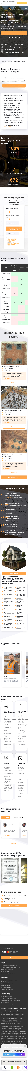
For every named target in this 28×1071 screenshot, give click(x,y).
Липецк (13, 1014)
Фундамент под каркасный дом (8, 591)
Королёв (8, 1012)
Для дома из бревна (19, 616)
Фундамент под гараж (20, 602)
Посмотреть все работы (14, 477)
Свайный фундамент (6, 982)
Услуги (3, 963)
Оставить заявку (14, 33)
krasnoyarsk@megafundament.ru (16, 902)
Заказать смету (14, 573)
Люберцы (22, 1014)
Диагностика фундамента (8, 973)
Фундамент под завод (20, 588)
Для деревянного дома (8, 602)
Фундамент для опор (8, 595)
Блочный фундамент (6, 987)
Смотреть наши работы (14, 37)
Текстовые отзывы (18, 817)
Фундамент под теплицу (8, 609)
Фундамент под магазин (20, 627)
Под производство (8, 627)
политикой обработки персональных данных (13, 244)
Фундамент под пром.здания (8, 620)
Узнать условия (22, 2)
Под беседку (7, 616)
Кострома (13, 1012)
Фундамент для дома (8, 588)
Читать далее (7, 126)
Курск (8, 1014)
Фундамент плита (5, 985)
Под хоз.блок (19, 620)
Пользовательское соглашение (9, 1020)
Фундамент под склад (20, 624)
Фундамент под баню (20, 591)
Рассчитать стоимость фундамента (14, 228)
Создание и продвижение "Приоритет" (11, 1021)
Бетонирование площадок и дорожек (10, 967)
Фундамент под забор (8, 598)
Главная (3, 61)
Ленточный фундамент (7, 983)
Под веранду (19, 609)
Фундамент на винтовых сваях (9, 980)
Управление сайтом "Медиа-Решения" (11, 1023)
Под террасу (7, 605)
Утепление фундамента (7, 969)
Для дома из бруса (9, 612)
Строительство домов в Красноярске (10, 1000)
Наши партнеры (6, 993)
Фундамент (5, 977)
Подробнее (14, 383)
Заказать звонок (14, 905)
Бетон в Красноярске (6, 996)
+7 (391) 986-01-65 (16, 8)
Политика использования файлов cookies (11, 1018)
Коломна (3, 1012)
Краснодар (4, 1014)
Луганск (17, 1014)
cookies (10, 1063)
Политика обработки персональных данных (12, 1016)
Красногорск (20, 1012)
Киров (24, 1011)
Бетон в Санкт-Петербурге (8, 1004)
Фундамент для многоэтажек (8, 624)
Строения (9, 61)
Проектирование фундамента (9, 965)
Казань (3, 1011)
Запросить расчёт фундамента (14, 86)
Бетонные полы (5, 971)
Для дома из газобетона (19, 606)
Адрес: (15, 896)
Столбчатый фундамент (7, 989)
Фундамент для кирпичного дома (20, 595)
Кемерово (19, 1011)
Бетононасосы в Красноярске (8, 998)
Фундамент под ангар (20, 613)
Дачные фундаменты (19, 598)
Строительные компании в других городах (13, 1008)
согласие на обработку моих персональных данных (12, 239)
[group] (10, 871)
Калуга (14, 1011)
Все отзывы (6, 817)
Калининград (8, 1011)
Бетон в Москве (5, 1002)
